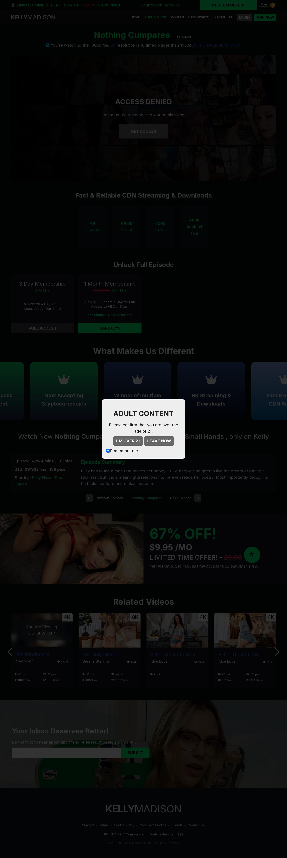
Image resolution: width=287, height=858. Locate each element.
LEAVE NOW (159, 441)
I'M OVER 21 (128, 441)
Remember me (124, 450)
